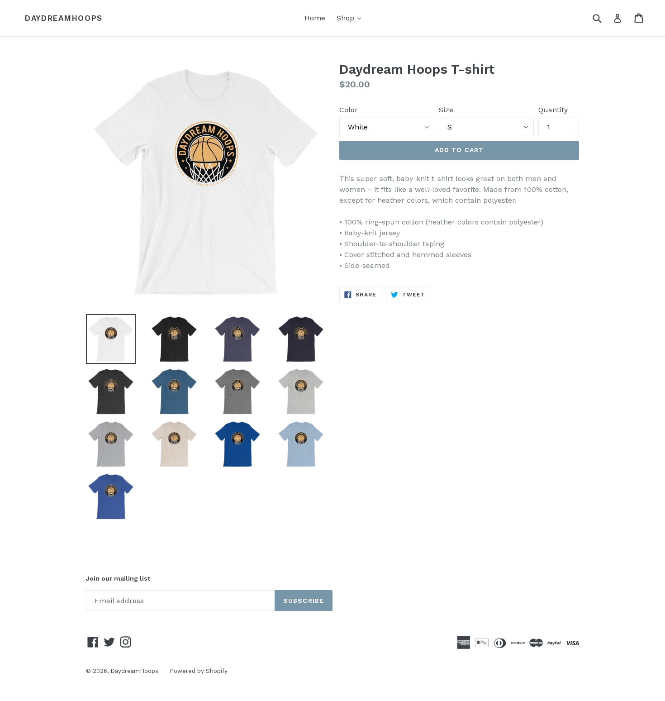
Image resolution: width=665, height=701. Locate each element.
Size (446, 109)
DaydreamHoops (64, 18)
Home (314, 18)
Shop (351, 17)
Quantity (553, 109)
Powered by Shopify (199, 671)
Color (348, 109)
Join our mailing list (118, 578)
